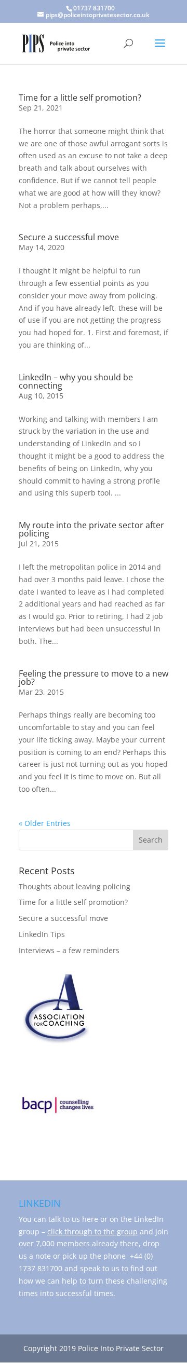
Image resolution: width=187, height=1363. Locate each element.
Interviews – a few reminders (69, 950)
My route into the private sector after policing (91, 529)
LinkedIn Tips (42, 934)
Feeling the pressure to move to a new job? (93, 677)
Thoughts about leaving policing (74, 886)
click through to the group (92, 1231)
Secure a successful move (69, 237)
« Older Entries (45, 823)
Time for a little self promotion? (80, 97)
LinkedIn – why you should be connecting (76, 381)
